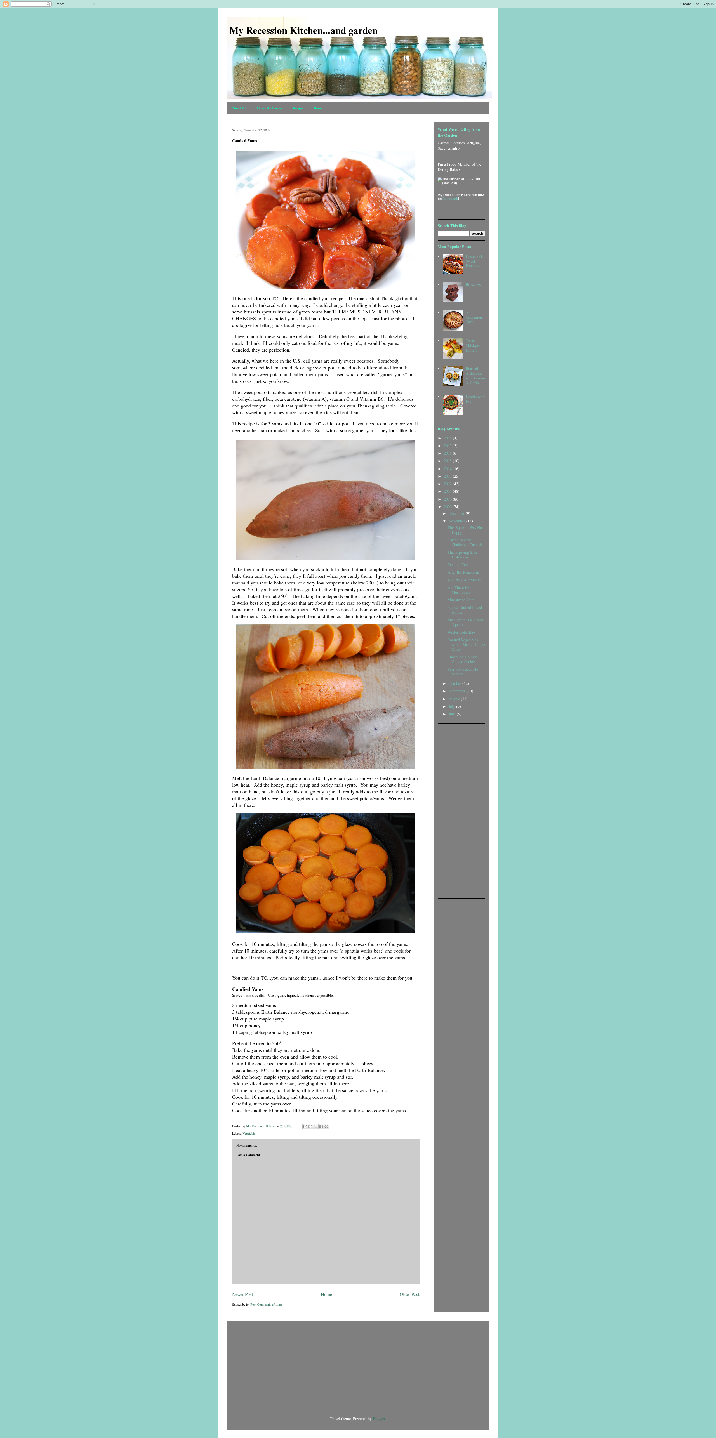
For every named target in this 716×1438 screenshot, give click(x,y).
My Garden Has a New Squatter (465, 622)
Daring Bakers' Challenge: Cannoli (464, 542)
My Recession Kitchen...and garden (303, 30)
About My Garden (269, 108)
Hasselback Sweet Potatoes (474, 261)
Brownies (473, 284)
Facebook (450, 199)
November (457, 521)
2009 (448, 506)
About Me (239, 108)
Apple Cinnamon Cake (474, 317)
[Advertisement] (460, 810)
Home (318, 108)
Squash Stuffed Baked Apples (464, 610)
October (455, 683)
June (453, 713)
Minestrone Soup (460, 599)
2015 (448, 460)
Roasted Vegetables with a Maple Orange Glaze (466, 644)
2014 (448, 468)
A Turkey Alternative (464, 580)
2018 (448, 437)
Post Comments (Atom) (266, 1304)
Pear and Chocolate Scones (462, 671)
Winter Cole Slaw (461, 632)
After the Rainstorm (463, 572)
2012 (448, 483)
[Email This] (305, 1126)
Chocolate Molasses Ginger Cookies (462, 659)
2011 (448, 491)
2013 (448, 476)
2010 (448, 499)
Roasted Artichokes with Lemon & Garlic (475, 375)
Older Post (410, 1294)
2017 (448, 445)
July (452, 706)
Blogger (379, 1418)
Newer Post (242, 1294)
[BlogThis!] (310, 1126)
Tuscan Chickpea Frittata (473, 345)
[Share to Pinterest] (326, 1126)
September (458, 691)
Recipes (298, 108)
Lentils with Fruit (475, 399)
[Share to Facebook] (321, 1126)
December (457, 513)
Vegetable (248, 1133)
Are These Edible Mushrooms (461, 590)
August (455, 698)
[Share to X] (316, 1126)
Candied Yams (458, 564)
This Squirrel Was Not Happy (465, 530)
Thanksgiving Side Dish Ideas (462, 555)
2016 (448, 453)
